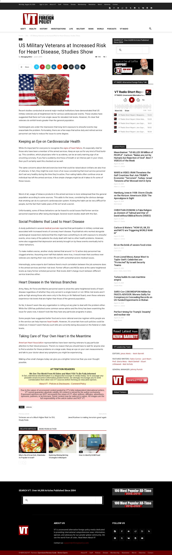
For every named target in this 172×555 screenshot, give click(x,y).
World (100, 29)
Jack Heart (147, 359)
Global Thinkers (120, 392)
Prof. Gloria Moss (119, 361)
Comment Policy (78, 384)
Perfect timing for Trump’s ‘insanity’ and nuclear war (132, 313)
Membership (82, 4)
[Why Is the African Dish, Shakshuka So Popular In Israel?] (32, 443)
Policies (65, 4)
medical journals (51, 228)
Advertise (107, 4)
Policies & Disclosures (59, 384)
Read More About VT (87, 537)
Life (71, 29)
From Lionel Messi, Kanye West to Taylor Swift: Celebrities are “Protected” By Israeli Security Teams (131, 260)
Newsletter (92, 4)
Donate (73, 4)
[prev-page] (20, 462)
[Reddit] (122, 8)
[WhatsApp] (48, 66)
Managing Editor (26, 57)
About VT (53, 4)
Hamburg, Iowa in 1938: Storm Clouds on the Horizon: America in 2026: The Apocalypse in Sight (133, 195)
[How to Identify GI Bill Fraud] (92, 443)
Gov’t (23, 29)
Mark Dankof (133, 361)
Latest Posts (119, 147)
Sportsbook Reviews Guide (47, 553)
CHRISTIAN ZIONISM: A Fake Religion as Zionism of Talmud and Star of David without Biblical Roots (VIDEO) (133, 213)
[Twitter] (139, 8)
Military (80, 29)
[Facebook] (114, 8)
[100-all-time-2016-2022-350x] (132, 507)
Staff (59, 4)
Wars (91, 29)
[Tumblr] (77, 66)
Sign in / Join (44, 4)
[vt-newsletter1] (131, 384)
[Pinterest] (42, 66)
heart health (52, 321)
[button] (150, 29)
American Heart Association (31, 342)
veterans (29, 407)
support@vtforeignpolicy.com (76, 543)
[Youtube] (151, 8)
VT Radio (124, 29)
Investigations (58, 29)
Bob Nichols (128, 364)
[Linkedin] (53, 66)
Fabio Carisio (135, 359)
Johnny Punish (136, 369)
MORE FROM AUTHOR (48, 429)
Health (32, 29)
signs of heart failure (72, 148)
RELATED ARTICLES (28, 429)
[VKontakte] (143, 8)
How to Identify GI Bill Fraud (89, 455)
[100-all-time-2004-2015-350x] (132, 495)
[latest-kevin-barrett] (131, 339)
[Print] (71, 66)
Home (21, 36)
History (43, 29)
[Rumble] (126, 8)
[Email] (65, 66)
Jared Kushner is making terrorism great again (87, 417)
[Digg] (82, 66)
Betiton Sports (63, 553)
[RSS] (130, 8)
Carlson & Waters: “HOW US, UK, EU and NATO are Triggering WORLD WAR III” (133, 230)
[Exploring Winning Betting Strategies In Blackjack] (62, 443)
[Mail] (118, 8)
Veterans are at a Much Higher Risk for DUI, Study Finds (37, 418)
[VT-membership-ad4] (132, 74)
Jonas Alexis (126, 353)
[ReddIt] (59, 66)
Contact (115, 4)
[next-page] (24, 462)
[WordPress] (147, 8)
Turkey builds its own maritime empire (129, 278)
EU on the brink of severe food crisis (132, 245)
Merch (100, 4)
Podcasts (111, 29)
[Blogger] (110, 8)
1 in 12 (74, 251)
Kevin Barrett (138, 353)
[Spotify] (135, 8)
